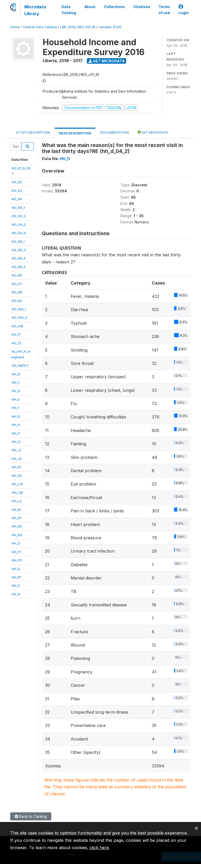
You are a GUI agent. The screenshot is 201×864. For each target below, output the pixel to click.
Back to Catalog (32, 816)
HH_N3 (17, 535)
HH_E (16, 399)
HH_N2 (17, 526)
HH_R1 (16, 577)
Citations (141, 7)
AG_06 (17, 275)
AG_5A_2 (19, 216)
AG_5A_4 (19, 233)
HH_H (16, 425)
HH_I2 (16, 442)
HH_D (16, 391)
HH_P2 (17, 560)
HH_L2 (17, 501)
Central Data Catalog (40, 27)
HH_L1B (17, 492)
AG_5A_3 (19, 224)
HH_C (16, 382)
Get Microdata (108, 61)
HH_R (16, 594)
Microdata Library (35, 10)
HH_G (16, 416)
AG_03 (17, 190)
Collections (114, 7)
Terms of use (164, 10)
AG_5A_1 (18, 207)
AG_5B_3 (18, 258)
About (90, 7)
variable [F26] (110, 27)
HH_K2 (17, 476)
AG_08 (17, 292)
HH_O (16, 543)
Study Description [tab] (33, 132)
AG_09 (17, 301)
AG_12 (16, 343)
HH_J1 (16, 450)
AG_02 (17, 182)
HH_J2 (17, 459)
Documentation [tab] (114, 132)
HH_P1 (16, 552)
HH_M (16, 509)
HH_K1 (16, 467)
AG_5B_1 (18, 241)
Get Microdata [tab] (154, 132)
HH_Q (16, 569)
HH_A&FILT (20, 365)
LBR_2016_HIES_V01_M (77, 27)
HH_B (16, 374)
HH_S (16, 585)
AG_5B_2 (19, 250)
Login (183, 13)
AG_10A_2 (19, 317)
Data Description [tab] (75, 133)
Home (15, 27)
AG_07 (17, 284)
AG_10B (17, 326)
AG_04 (17, 199)
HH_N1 (16, 518)
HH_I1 (16, 433)
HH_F (16, 408)
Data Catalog (69, 10)
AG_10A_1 (19, 309)
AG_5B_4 (18, 267)
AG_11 (16, 334)
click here (99, 847)
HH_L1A (17, 484)
